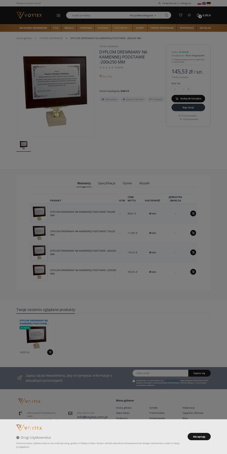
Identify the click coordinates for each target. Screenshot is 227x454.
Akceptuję (199, 436)
